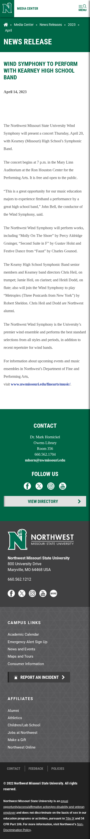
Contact (13, 768)
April (8, 30)
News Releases (51, 24)
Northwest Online (22, 747)
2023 (72, 24)
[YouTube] (43, 595)
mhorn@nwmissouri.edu (45, 460)
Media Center (27, 8)
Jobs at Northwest (22, 732)
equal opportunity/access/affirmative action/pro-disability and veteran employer (43, 806)
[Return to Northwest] (7, 8)
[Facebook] (11, 595)
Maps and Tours (20, 656)
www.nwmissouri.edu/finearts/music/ (40, 384)
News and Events (21, 648)
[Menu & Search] (82, 8)
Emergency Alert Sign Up (27, 641)
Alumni (13, 710)
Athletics (15, 717)
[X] (21, 595)
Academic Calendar (23, 634)
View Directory (43, 501)
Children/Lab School (24, 724)
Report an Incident (39, 677)
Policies (57, 768)
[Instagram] (32, 595)
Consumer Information (26, 663)
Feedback (36, 768)
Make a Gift (17, 739)
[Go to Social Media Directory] (53, 595)
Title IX (70, 818)
